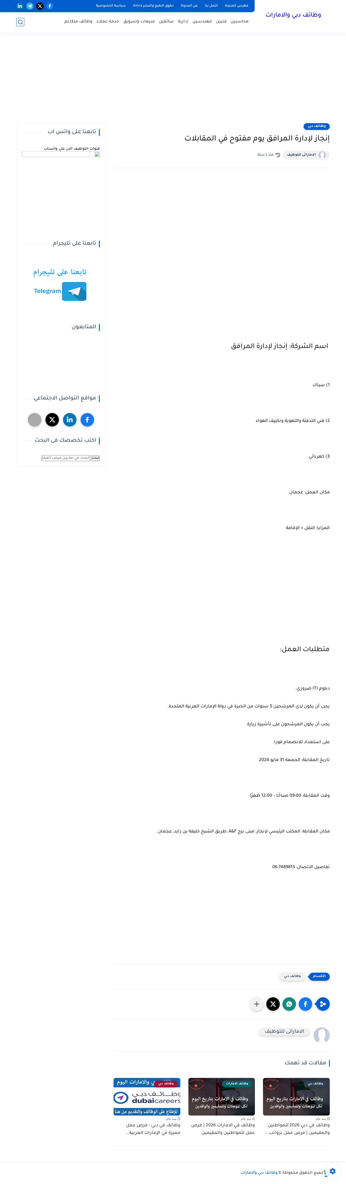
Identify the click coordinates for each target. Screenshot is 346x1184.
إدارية (183, 21)
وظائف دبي (317, 126)
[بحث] (20, 22)
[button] (305, 1004)
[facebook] (50, 6)
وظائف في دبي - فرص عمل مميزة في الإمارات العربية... (152, 1129)
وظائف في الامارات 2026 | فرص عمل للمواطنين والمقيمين (223, 1129)
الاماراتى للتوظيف (301, 155)
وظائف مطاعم (78, 21)
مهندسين (202, 21)
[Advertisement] (173, 81)
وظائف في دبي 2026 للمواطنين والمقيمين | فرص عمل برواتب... (297, 1129)
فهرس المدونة (236, 6)
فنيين (221, 21)
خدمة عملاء (108, 21)
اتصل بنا (211, 6)
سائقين (166, 21)
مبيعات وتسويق (139, 21)
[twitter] (40, 6)
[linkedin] (20, 6)
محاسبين (240, 21)
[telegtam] (34, 420)
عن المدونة (189, 6)
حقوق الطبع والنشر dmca (153, 6)
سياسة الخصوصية (111, 6)
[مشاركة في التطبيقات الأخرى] (257, 1004)
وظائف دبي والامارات (293, 15)
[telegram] (30, 6)
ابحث (95, 458)
